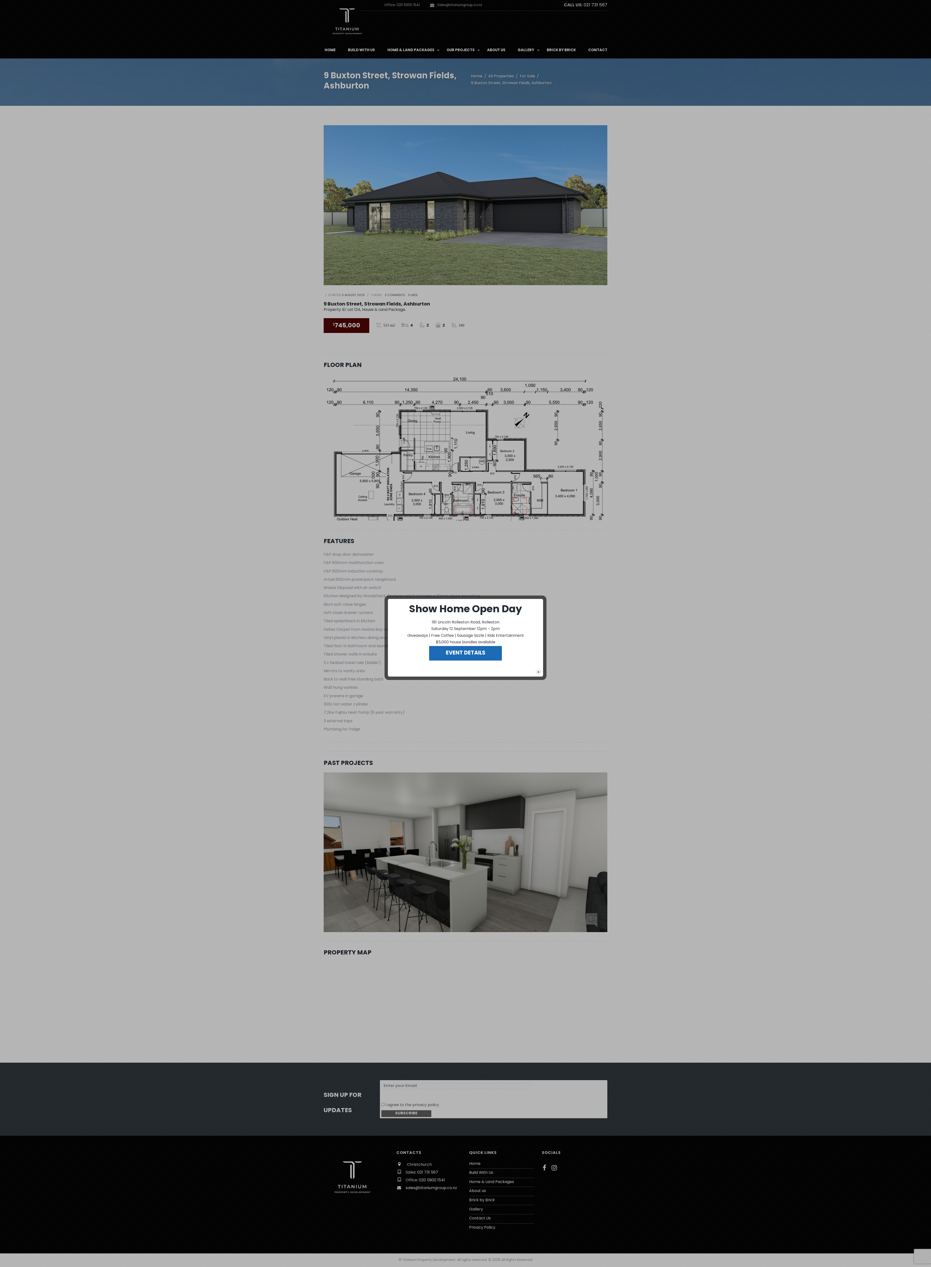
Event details (465, 653)
